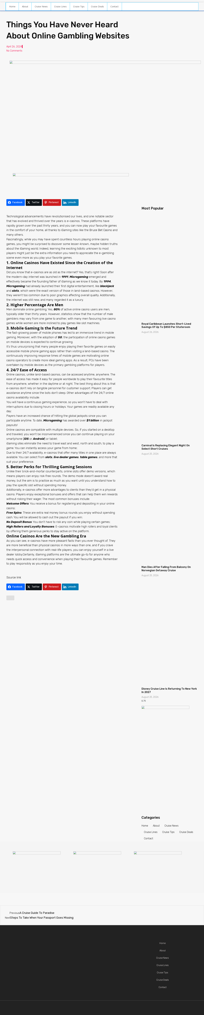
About (25, 6)
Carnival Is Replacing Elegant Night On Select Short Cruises (166, 447)
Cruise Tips (78, 6)
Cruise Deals (97, 6)
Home (12, 6)
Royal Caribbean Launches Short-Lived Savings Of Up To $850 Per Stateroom (166, 325)
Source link (13, 577)
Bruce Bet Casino (100, 230)
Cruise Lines (60, 6)
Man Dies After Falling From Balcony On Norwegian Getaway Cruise (166, 569)
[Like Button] (10, 598)
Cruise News (41, 6)
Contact (114, 6)
